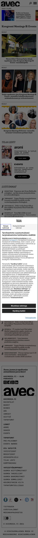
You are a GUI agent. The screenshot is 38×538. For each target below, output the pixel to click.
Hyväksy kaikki (19, 311)
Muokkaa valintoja (19, 306)
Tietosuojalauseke (30, 317)
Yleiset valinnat (5, 227)
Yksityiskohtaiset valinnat (19, 227)
